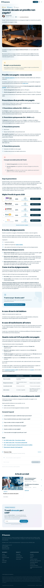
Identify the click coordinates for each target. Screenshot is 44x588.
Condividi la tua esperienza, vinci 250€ (36, 568)
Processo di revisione (34, 565)
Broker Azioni (18, 559)
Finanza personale (5, 557)
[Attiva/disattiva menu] (42, 2)
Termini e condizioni (39, 585)
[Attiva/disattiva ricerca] (39, 2)
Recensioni (4, 562)
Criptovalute (4, 560)
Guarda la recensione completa (22, 225)
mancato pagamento (10, 77)
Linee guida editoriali (34, 562)
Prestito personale (19, 557)
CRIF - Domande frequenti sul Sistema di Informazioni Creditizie (18, 444)
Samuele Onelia (8, 15)
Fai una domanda (35, 462)
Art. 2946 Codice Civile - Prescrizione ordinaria (14, 440)
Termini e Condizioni (33, 559)
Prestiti (3, 554)
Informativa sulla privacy (31, 585)
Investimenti (4, 555)
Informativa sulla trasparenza (35, 560)
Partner (31, 557)
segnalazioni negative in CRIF (11, 369)
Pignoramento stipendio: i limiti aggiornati (13, 447)
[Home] (5, 2)
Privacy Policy (32, 563)
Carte (3, 559)
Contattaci (32, 555)
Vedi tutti (27, 490)
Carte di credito (19, 555)
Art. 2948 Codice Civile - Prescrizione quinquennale (15, 442)
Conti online (18, 554)
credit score (25, 83)
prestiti (32, 369)
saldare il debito (19, 244)
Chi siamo (32, 554)
